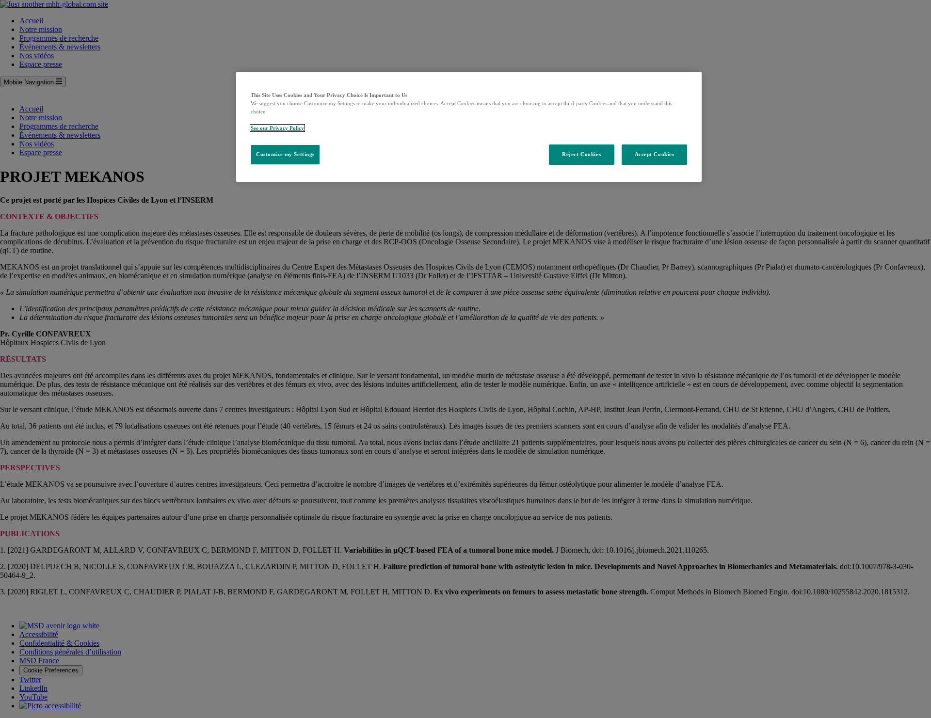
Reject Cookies (581, 154)
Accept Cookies (654, 154)
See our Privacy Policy (277, 128)
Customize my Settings (285, 154)
